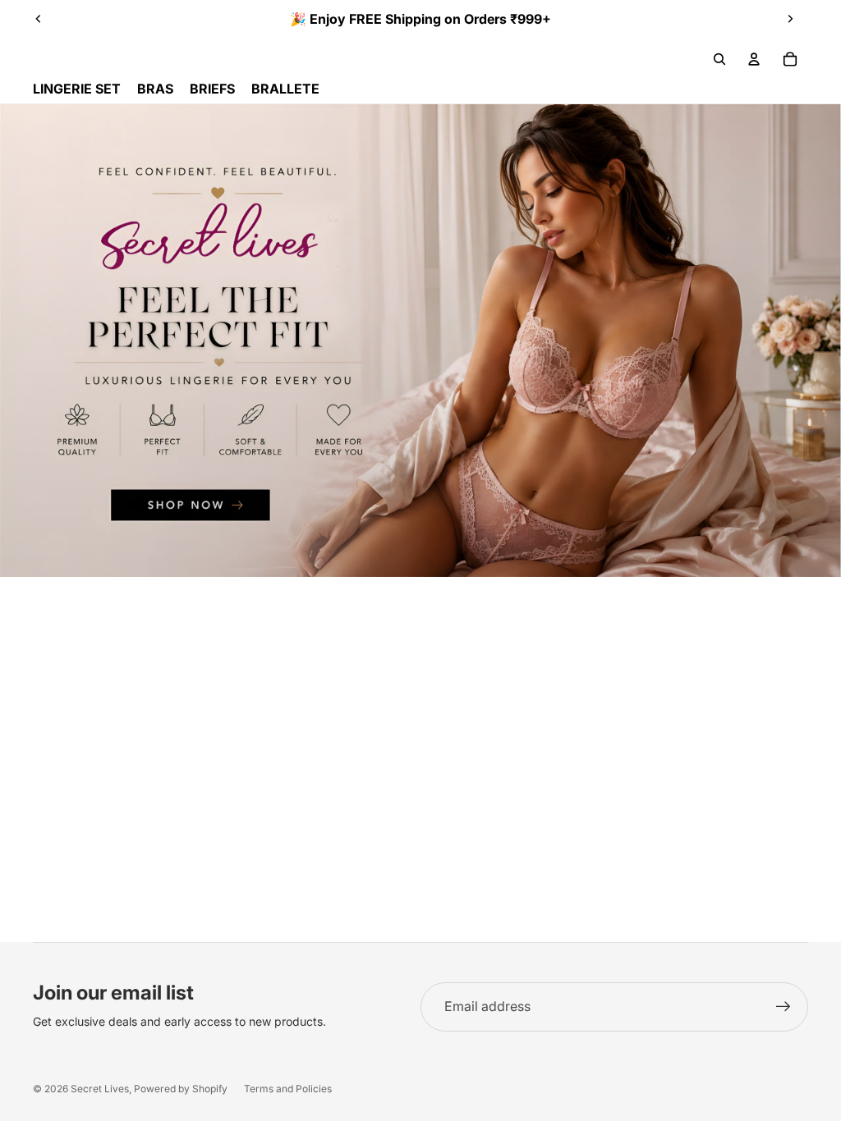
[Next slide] (790, 19)
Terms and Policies (288, 1088)
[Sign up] (783, 1007)
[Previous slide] (39, 19)
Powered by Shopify (180, 1088)
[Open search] (719, 59)
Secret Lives (100, 1088)
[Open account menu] (754, 59)
